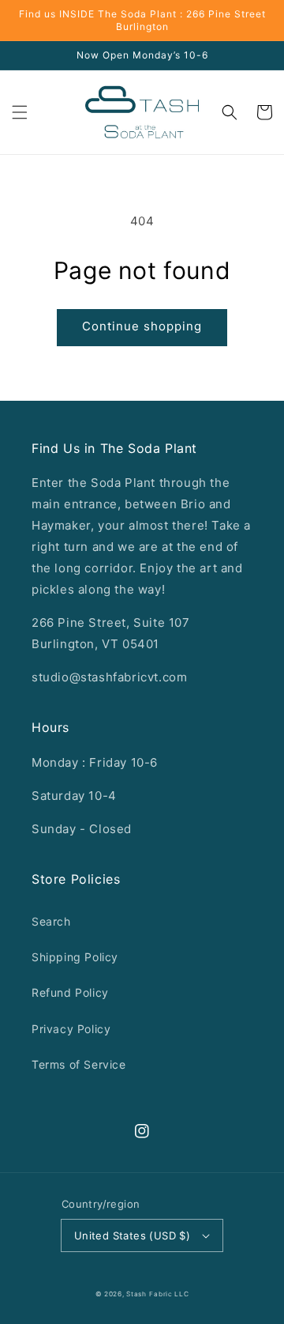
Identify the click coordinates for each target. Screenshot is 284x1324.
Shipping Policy (75, 957)
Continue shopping (142, 326)
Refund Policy (70, 992)
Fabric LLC (169, 1294)
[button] (19, 112)
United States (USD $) (132, 1235)
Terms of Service (79, 1064)
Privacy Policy (71, 1028)
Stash (136, 1294)
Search (51, 921)
